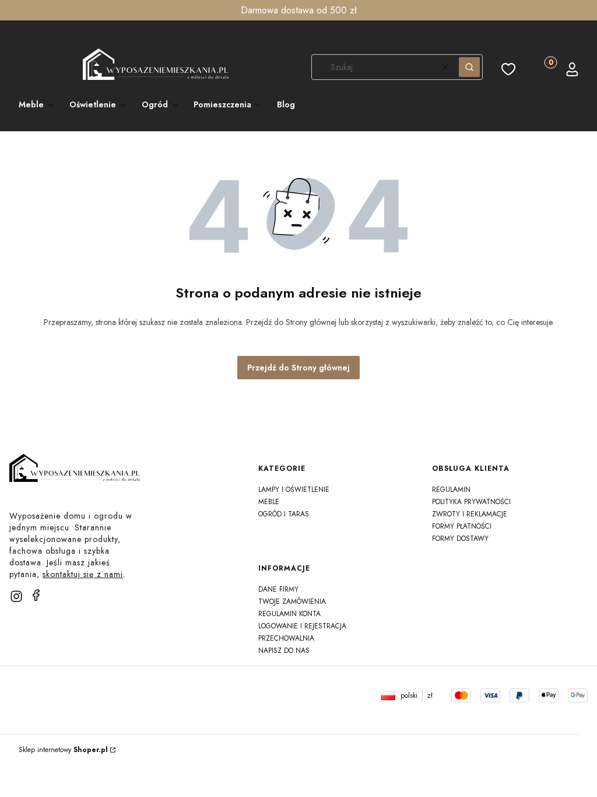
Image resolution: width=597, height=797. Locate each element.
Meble (268, 502)
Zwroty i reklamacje (469, 514)
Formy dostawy (460, 538)
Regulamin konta (289, 614)
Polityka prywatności (471, 502)
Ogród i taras (283, 514)
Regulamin (451, 489)
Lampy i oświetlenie (293, 489)
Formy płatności (461, 526)
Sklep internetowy (63, 749)
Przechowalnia (286, 638)
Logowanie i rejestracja (302, 626)
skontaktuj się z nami (83, 574)
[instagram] (16, 596)
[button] (469, 67)
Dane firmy (278, 589)
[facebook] (36, 595)
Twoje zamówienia (292, 601)
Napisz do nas (284, 650)
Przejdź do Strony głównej (298, 367)
